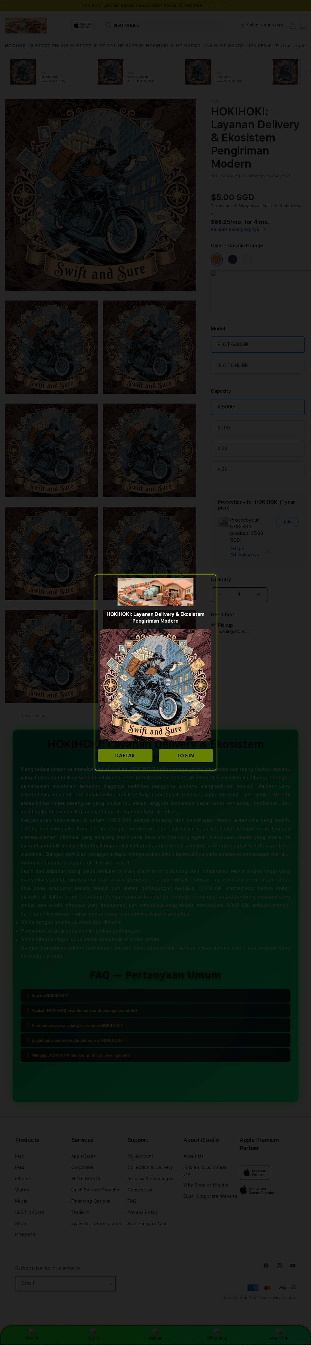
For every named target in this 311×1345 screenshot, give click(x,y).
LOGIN (185, 755)
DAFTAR (125, 755)
